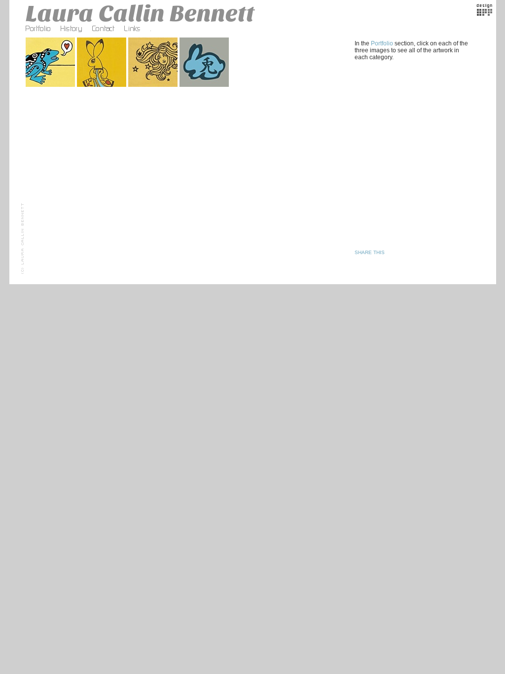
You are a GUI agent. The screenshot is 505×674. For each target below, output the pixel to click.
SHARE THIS (370, 252)
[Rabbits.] (102, 86)
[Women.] (154, 86)
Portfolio (382, 43)
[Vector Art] (205, 86)
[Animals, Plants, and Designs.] (51, 86)
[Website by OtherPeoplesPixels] (484, 13)
